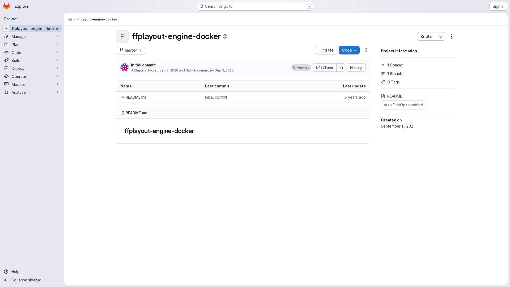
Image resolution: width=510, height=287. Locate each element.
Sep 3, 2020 (168, 70)
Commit (395, 65)
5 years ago (355, 97)
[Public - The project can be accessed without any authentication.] (225, 36)
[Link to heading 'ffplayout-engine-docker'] (197, 131)
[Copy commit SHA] (341, 67)
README (394, 96)
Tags (393, 82)
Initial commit (143, 65)
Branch (394, 73)
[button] (301, 67)
